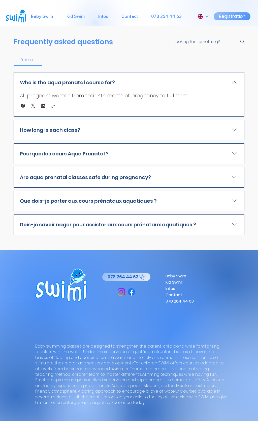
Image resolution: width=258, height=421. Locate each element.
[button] (23, 106)
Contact (174, 295)
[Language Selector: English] (203, 16)
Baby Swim (176, 276)
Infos (170, 288)
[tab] (28, 59)
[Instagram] (121, 292)
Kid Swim (174, 282)
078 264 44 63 (180, 301)
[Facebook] (131, 292)
